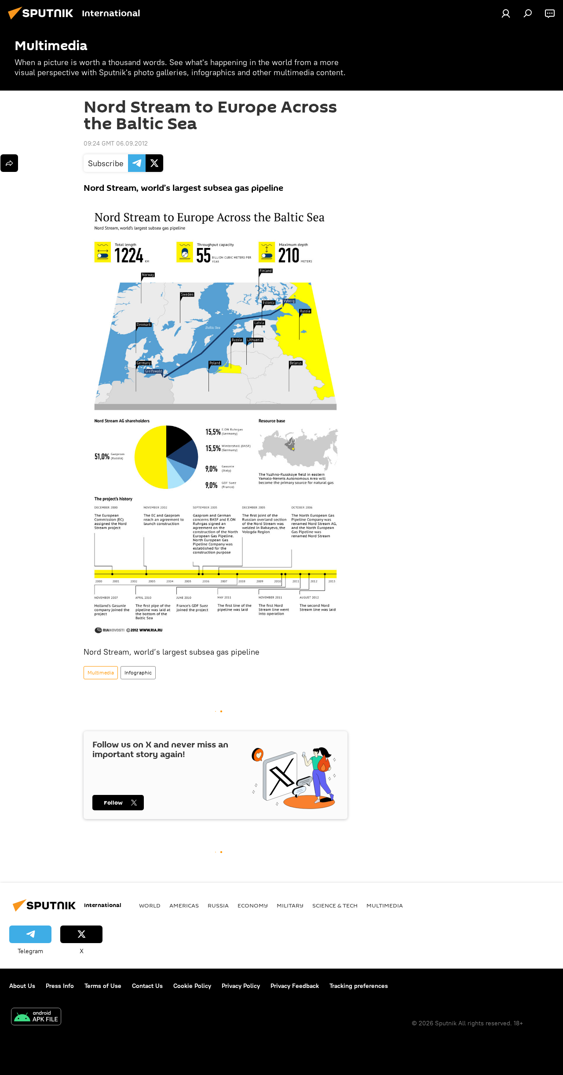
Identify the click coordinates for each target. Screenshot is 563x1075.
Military (290, 905)
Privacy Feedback (295, 986)
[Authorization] (506, 13)
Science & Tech (335, 905)
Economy (253, 905)
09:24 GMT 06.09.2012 (116, 143)
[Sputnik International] (43, 21)
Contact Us (147, 986)
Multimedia (101, 672)
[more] (9, 163)
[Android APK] (36, 1018)
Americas (184, 905)
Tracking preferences (358, 986)
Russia (218, 905)
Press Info (60, 986)
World (150, 905)
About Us (22, 986)
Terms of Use (102, 986)
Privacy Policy (241, 986)
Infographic (138, 672)
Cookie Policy (192, 986)
